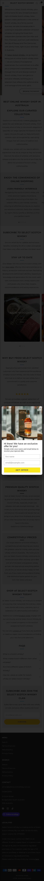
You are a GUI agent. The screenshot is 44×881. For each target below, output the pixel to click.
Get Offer (22, 470)
